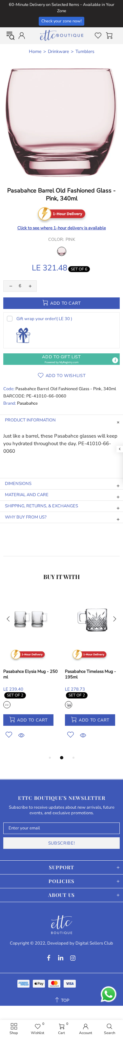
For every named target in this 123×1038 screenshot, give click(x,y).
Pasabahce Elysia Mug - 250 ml (30, 674)
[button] (61, 359)
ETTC (61, 35)
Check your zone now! (61, 21)
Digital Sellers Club (94, 943)
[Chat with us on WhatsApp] (108, 994)
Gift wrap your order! (44, 319)
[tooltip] (115, 360)
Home (35, 51)
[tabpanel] (31, 673)
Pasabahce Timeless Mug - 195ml (90, 674)
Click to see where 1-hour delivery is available (61, 228)
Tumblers (84, 51)
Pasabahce (27, 403)
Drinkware (58, 51)
